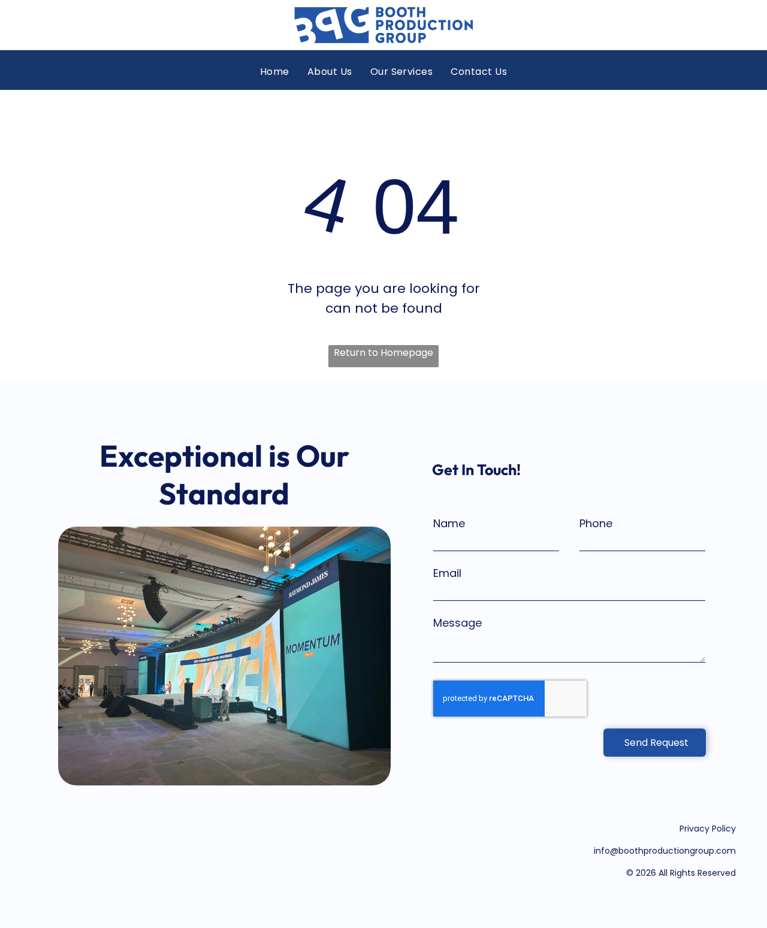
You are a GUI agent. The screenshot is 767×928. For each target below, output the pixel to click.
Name (449, 523)
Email (447, 573)
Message (457, 622)
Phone (595, 523)
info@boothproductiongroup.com (665, 851)
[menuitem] (274, 71)
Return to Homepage (383, 352)
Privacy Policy (708, 829)
